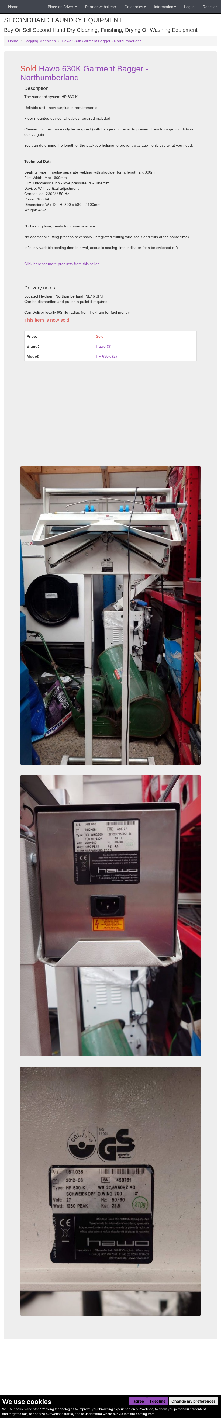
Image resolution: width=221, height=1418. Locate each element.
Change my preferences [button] (193, 1401)
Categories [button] (134, 7)
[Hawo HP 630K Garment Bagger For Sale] (110, 915)
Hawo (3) (104, 346)
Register (210, 7)
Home (13, 7)
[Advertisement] (110, 423)
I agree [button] (138, 1401)
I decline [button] (157, 1401)
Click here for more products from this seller (61, 264)
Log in (189, 7)
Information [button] (163, 7)
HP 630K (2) (106, 356)
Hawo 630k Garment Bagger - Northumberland (102, 41)
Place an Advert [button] (61, 7)
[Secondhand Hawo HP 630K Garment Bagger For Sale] (110, 615)
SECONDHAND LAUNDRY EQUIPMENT (63, 20)
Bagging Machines (40, 41)
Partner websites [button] (99, 7)
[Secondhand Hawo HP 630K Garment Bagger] (110, 1191)
